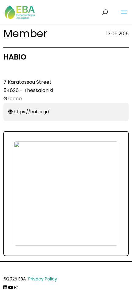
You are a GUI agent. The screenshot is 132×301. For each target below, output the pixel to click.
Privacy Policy (42, 279)
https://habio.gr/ (31, 112)
